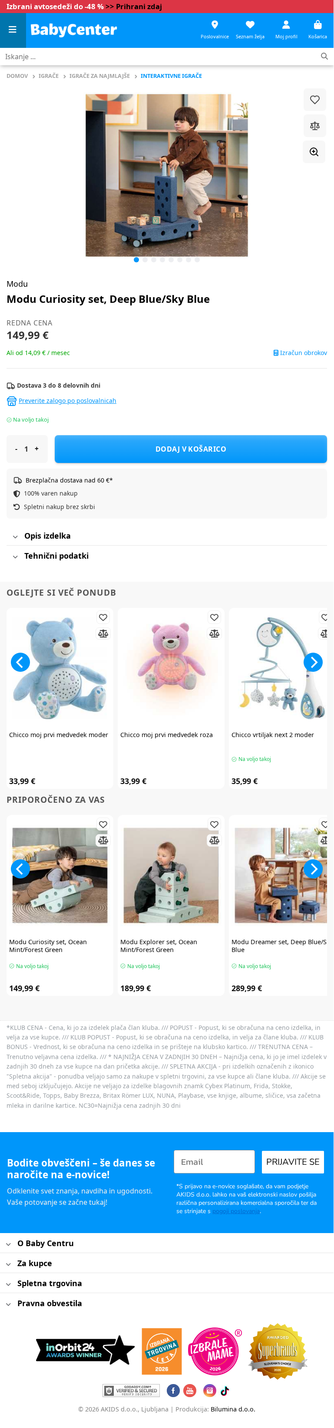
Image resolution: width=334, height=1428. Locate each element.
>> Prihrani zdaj (134, 6)
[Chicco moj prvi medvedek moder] (60, 668)
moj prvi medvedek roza (166, 735)
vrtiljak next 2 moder (272, 735)
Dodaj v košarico (191, 449)
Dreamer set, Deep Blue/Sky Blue (282, 946)
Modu (17, 283)
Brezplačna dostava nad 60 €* (69, 480)
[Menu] (13, 30)
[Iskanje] (324, 57)
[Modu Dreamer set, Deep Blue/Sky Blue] (282, 875)
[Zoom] (314, 152)
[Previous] (24, 175)
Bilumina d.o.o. (233, 1409)
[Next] (313, 662)
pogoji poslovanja (236, 1211)
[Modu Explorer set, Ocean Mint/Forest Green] (171, 875)
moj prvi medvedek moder (58, 735)
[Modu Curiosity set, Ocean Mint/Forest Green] (60, 875)
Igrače (49, 76)
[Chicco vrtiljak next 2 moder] (282, 668)
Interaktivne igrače (171, 76)
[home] (73, 30)
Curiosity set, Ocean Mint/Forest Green (48, 946)
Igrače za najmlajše (99, 76)
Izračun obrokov (302, 353)
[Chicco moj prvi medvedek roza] (171, 668)
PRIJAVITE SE (293, 1162)
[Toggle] (15, 537)
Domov (17, 76)
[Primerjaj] (315, 125)
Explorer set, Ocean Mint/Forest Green (158, 946)
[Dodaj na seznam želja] (315, 99)
